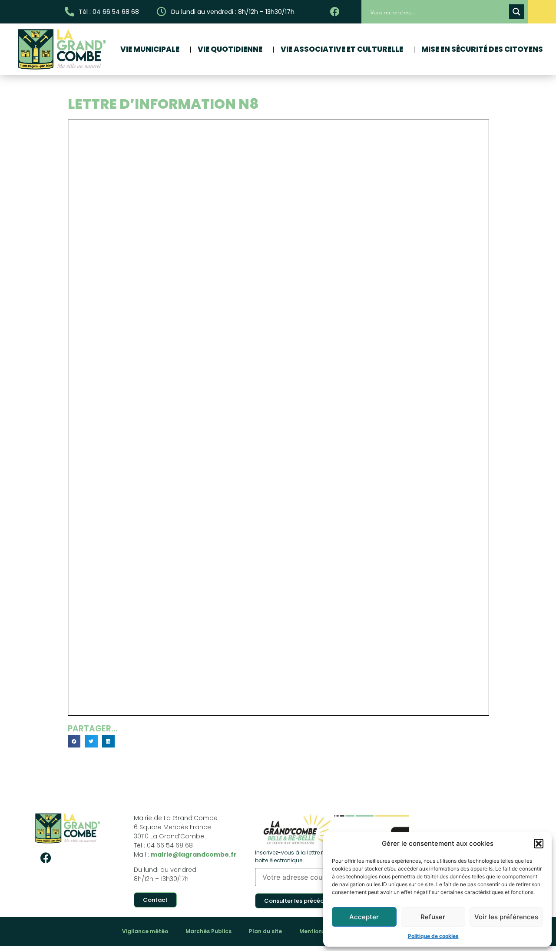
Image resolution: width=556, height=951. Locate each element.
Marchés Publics (208, 931)
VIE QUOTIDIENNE (230, 49)
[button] (538, 843)
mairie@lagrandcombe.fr (194, 854)
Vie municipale (149, 49)
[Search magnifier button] (516, 11)
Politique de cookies (433, 936)
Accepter (364, 917)
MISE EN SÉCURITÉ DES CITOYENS (482, 49)
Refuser (432, 917)
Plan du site (265, 931)
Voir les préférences (506, 917)
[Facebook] (45, 858)
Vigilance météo (145, 931)
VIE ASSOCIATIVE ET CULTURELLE (342, 49)
